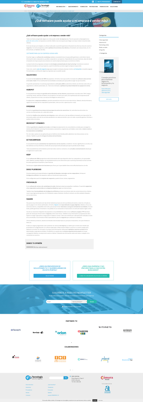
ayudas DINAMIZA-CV (53, 395)
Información (60, 6)
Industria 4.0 (102, 42)
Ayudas (27, 392)
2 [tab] (73, 370)
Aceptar (95, 400)
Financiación (104, 6)
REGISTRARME (50, 275)
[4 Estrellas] (31, 247)
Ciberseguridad (103, 40)
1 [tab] (71, 342)
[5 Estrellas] (32, 247)
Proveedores (93, 6)
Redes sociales (103, 47)
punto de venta (32, 41)
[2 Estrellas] (28, 247)
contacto (116, 2)
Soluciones (114, 6)
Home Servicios (29, 384)
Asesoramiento (73, 6)
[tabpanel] (16, 329)
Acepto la (72, 306)
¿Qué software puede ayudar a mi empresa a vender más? (60, 11)
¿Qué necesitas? (52, 384)
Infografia (102, 50)
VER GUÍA (109, 99)
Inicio (25, 11)
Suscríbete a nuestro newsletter (36, 2)
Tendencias (50, 387)
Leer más (100, 400)
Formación (83, 6)
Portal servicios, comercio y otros (36, 11)
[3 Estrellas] (29, 247)
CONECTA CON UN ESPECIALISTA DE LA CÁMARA (93, 275)
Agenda (50, 392)
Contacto (28, 395)
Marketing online (104, 45)
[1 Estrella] (27, 247)
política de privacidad (75, 306)
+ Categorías (103, 53)
